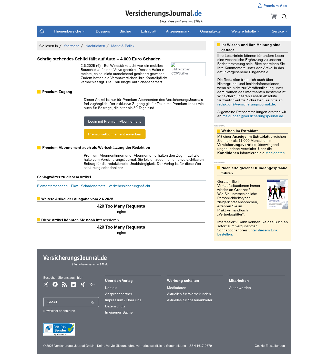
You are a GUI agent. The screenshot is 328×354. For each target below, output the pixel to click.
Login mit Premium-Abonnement (114, 121)
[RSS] (64, 284)
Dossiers (103, 31)
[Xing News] (92, 284)
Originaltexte (210, 31)
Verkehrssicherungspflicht (129, 186)
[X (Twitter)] (45, 284)
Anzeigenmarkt (178, 31)
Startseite (71, 46)
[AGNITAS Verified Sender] (71, 329)
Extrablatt (148, 31)
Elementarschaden (52, 186)
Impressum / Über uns (123, 300)
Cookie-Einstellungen (270, 346)
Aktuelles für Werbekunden (189, 294)
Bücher (125, 31)
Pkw (74, 186)
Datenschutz (115, 306)
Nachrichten (95, 46)
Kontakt (111, 288)
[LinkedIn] (73, 284)
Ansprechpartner (118, 294)
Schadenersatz (93, 186)
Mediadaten (275, 153)
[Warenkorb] (274, 16)
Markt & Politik (122, 46)
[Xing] (82, 284)
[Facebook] (55, 284)
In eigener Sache (119, 312)
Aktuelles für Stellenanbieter (189, 300)
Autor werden (240, 288)
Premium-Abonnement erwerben (114, 134)
